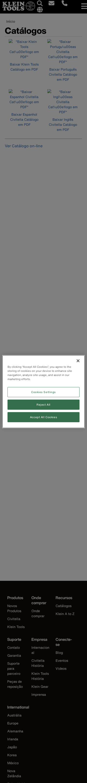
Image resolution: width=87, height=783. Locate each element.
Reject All (43, 404)
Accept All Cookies (43, 417)
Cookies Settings (43, 392)
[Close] (78, 360)
